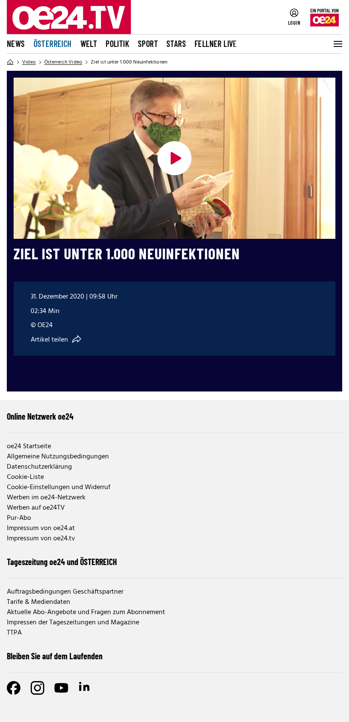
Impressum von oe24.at (41, 528)
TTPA (14, 632)
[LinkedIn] (85, 688)
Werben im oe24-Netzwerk (46, 497)
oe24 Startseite (29, 446)
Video (29, 62)
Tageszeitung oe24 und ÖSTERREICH (62, 562)
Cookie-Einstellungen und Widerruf (58, 487)
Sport (148, 43)
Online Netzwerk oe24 (40, 416)
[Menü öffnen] (337, 44)
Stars (176, 43)
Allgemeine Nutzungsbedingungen (58, 456)
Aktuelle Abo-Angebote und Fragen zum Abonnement (86, 612)
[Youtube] (61, 688)
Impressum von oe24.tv (41, 538)
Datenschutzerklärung (39, 467)
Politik (117, 43)
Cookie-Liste (25, 477)
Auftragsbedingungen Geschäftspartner (65, 591)
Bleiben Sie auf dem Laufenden (55, 656)
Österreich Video (63, 62)
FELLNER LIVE (216, 43)
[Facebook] (13, 688)
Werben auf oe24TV (36, 507)
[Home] (10, 62)
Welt (88, 43)
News (16, 43)
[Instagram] (37, 688)
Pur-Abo (19, 518)
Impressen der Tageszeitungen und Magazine (73, 622)
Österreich (53, 43)
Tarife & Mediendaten (38, 602)
